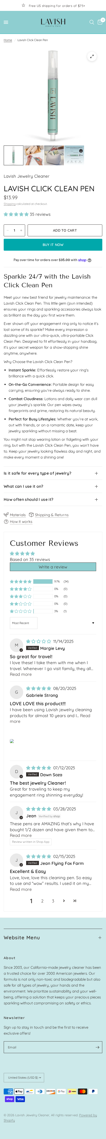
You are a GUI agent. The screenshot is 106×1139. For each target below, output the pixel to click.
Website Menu (22, 937)
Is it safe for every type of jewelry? (37, 473)
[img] (39, 641)
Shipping (10, 204)
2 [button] (42, 900)
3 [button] (53, 900)
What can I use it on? (23, 486)
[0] (99, 22)
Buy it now (53, 244)
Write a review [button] (53, 566)
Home (8, 40)
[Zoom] (92, 56)
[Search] (92, 22)
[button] (17, 214)
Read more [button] (21, 674)
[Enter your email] (97, 1047)
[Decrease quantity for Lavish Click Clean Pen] (7, 230)
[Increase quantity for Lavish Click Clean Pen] (21, 230)
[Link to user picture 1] (12, 741)
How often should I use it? (28, 499)
